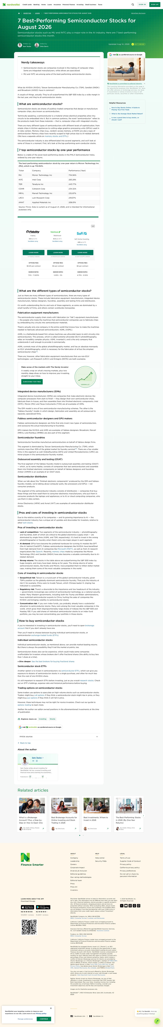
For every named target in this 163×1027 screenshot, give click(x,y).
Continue (44, 1019)
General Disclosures (80, 968)
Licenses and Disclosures (96, 918)
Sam (37, 758)
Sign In (142, 4)
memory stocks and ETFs (56, 136)
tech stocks (28, 523)
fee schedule (92, 968)
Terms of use (125, 858)
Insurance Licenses (103, 930)
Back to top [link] (25, 743)
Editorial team (76, 880)
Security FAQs (101, 861)
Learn (37, 13)
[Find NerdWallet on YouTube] (126, 905)
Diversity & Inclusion (78, 871)
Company (74, 858)
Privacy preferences (128, 871)
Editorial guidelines (78, 874)
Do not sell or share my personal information (129, 875)
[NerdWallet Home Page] (11, 4)
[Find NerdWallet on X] (121, 905)
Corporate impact (77, 867)
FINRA (111, 961)
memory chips (58, 552)
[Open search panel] (132, 4)
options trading (24, 705)
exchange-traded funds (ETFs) (44, 635)
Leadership (74, 861)
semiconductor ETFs (70, 671)
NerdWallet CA (98, 1016)
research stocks (87, 680)
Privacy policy (125, 864)
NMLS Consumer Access (78, 918)
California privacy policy (129, 867)
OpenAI (39, 552)
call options (39, 695)
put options (32, 698)
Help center (100, 858)
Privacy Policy (75, 966)
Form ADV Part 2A (104, 964)
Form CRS (93, 964)
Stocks (52, 719)
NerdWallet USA (79, 1016)
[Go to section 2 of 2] (83, 835)
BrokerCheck (110, 968)
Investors (74, 890)
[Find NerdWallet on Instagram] (130, 905)
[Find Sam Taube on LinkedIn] (36, 761)
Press (72, 884)
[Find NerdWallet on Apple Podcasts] (134, 905)
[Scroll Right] (143, 816)
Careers (73, 864)
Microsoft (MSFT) (65, 549)
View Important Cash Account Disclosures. (91, 975)
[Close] (160, 1009)
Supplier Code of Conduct (130, 861)
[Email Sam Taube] (33, 761)
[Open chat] (157, 1021)
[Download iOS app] (27, 907)
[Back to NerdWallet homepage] (19, 13)
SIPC (115, 961)
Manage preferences (25, 1019)
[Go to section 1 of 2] (79, 835)
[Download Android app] (43, 907)
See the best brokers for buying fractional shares (53, 661)
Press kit (73, 887)
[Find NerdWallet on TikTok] (138, 905)
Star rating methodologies (81, 877)
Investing (27, 13)
